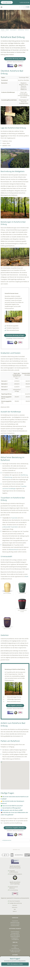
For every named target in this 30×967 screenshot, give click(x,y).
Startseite (2, 29)
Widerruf (14, 911)
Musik (26, 576)
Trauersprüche (15, 920)
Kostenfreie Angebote (15, 928)
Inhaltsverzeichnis (6, 840)
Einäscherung (8, 477)
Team (15, 947)
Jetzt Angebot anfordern (15, 705)
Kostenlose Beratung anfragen (15, 59)
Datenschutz (14, 907)
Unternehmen (15, 945)
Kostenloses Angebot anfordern (15, 828)
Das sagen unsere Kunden (15, 950)
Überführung (24, 475)
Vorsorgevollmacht (15, 933)
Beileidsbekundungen (15, 922)
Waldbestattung (21, 29)
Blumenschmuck (13, 549)
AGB (14, 909)
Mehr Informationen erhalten (15, 964)
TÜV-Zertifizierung (15, 948)
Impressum (14, 905)
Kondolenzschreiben (15, 925)
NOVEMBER (15, 954)
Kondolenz (15, 917)
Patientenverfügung (15, 931)
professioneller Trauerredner (10, 527)
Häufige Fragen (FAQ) (15, 951)
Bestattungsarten (13, 29)
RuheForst (27, 29)
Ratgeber (7, 29)
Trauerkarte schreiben (15, 924)
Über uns (15, 942)
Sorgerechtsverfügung (15, 936)
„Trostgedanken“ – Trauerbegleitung (15, 938)
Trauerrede (14, 518)
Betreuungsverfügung (15, 934)
